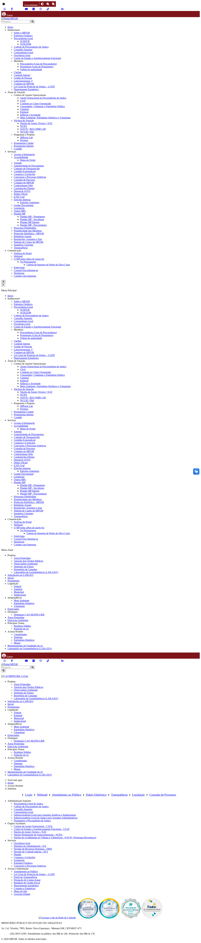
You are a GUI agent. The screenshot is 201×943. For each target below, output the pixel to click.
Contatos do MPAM (24, 83)
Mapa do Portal (27, 160)
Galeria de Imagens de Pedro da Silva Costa (48, 264)
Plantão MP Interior (29, 222)
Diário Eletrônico (96, 794)
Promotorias (13, 580)
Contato (5, 933)
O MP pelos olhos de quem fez (29, 259)
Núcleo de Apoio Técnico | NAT (36, 123)
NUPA (23, 126)
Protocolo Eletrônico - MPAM (29, 233)
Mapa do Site (20, 891)
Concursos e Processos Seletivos (30, 177)
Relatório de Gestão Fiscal (27, 882)
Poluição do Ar (21, 628)
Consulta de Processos (162, 794)
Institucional (20, 594)
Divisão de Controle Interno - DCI (31, 851)
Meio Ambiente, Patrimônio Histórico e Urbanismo (45, 117)
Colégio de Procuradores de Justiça (31, 47)
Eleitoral (24, 112)
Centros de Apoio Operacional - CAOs (33, 826)
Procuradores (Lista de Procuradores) (38, 63)
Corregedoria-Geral (23, 52)
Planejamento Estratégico (26, 89)
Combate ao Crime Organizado (35, 103)
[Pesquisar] (32, 21)
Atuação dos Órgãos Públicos (28, 561)
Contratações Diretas (24, 188)
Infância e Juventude (30, 115)
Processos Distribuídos (25, 228)
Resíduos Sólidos (22, 626)
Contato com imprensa (25, 276)
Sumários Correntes (23, 245)
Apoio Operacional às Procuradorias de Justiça (43, 98)
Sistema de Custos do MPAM (28, 242)
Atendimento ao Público (66, 794)
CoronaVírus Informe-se (26, 270)
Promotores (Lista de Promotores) (36, 66)
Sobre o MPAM (22, 32)
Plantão (17, 854)
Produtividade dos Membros (28, 230)
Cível (22, 100)
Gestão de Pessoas (23, 78)
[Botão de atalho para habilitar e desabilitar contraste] (42, 4)
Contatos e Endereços (24, 888)
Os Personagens (28, 261)
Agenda (18, 163)
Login (28, 794)
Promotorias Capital (23, 143)
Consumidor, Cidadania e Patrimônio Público (42, 106)
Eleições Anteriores (29, 202)
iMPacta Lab (26, 137)
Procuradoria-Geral (23, 38)
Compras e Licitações (24, 174)
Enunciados (13, 609)
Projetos (24, 140)
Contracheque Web (23, 185)
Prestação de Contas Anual (27, 880)
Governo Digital (22, 894)
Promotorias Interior (24, 146)
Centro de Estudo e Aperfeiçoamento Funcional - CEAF (42, 829)
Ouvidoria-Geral (22, 55)
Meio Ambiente (21, 600)
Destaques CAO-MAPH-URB (29, 614)
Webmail (18, 256)
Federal (17, 586)
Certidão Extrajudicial (24, 171)
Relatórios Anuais (22, 236)
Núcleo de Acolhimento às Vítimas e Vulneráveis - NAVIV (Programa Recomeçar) (55, 837)
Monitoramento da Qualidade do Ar (25, 645)
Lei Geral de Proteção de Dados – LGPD (34, 86)
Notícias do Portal (23, 253)
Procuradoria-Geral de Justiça (28, 803)
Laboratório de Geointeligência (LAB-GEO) (36, 572)
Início (10, 27)
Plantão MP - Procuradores (33, 225)
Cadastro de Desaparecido (27, 168)
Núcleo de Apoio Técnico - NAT (30, 832)
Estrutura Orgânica (23, 35)
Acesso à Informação (24, 154)
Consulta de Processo (24, 180)
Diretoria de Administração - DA (30, 846)
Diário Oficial (20, 194)
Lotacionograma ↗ (23, 81)
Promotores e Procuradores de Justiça (32, 820)
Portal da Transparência (25, 877)
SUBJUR (25, 41)
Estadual (18, 589)
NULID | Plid (27, 131)
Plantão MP (19, 213)
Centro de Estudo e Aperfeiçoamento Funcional (37, 58)
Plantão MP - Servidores (32, 219)
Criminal (24, 109)
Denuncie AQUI (22, 191)
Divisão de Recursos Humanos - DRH (33, 849)
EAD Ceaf (19, 196)
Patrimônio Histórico (24, 603)
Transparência (21, 247)
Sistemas (18, 637)
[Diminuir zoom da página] (53, 4)
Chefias (17, 72)
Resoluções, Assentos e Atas (28, 239)
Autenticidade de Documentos (29, 165)
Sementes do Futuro (24, 566)
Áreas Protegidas (22, 558)
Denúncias (19, 273)
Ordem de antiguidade (31, 69)
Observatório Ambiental (26, 563)
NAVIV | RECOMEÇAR (33, 129)
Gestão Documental (23, 205)
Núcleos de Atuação (24, 120)
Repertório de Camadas (25, 569)
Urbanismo (19, 606)
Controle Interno (22, 75)
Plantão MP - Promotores (32, 216)
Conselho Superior (23, 49)
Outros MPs (20, 211)
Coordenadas (20, 634)
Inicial (11, 578)
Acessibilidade (21, 157)
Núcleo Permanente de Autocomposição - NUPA (38, 834)
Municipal (19, 592)
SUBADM (25, 44)
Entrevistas (19, 267)
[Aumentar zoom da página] (47, 4)
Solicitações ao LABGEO (20, 575)
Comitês (18, 148)
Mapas (17, 643)
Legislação (19, 208)
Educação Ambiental (18, 620)
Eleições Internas (22, 199)
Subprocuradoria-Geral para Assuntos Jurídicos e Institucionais (45, 815)
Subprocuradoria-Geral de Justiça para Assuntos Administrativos (45, 817)
